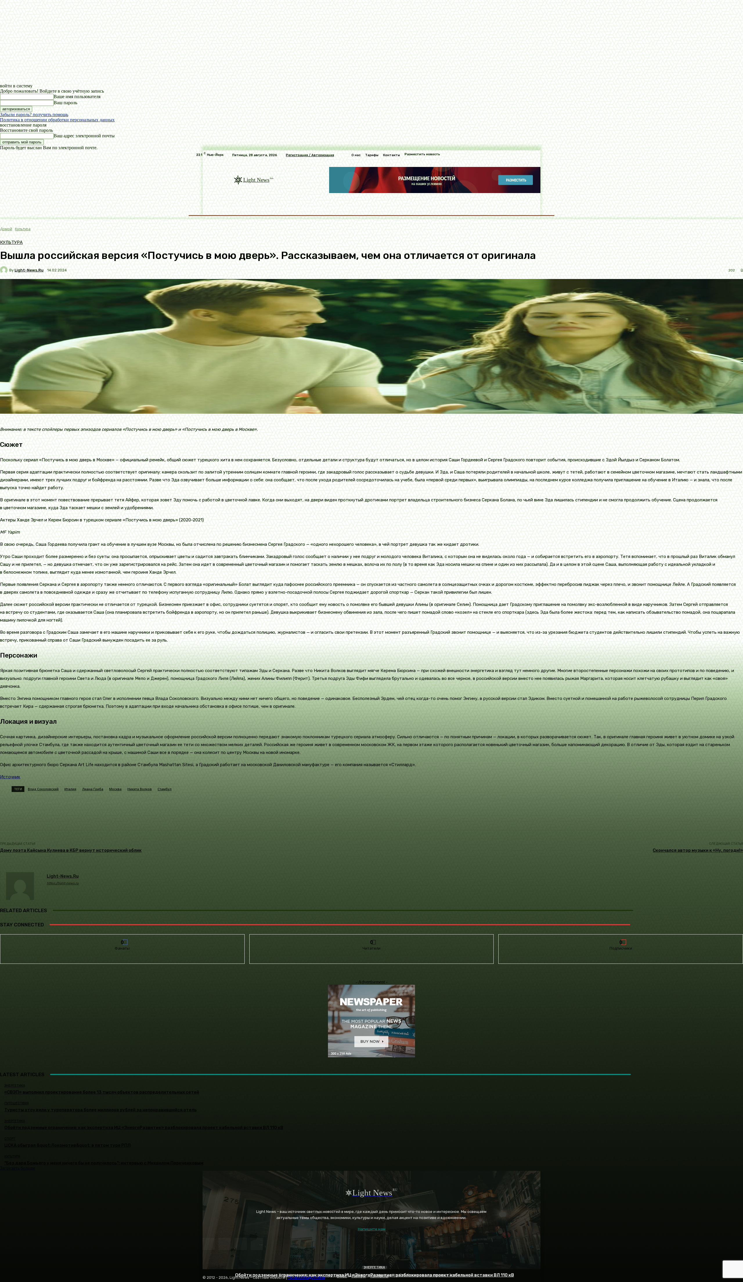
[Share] (224, 1244)
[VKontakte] (240, 1244)
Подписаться (621, 939)
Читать (372, 939)
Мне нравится (122, 939)
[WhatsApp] (257, 1244)
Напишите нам (371, 1229)
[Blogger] (208, 1244)
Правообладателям (306, 1277)
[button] (540, 208)
